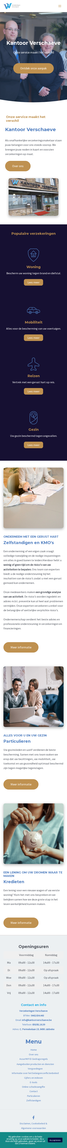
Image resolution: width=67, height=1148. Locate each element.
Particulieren (33, 1095)
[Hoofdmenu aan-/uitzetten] (60, 6)
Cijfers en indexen (33, 1077)
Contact (34, 1091)
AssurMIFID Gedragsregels (33, 1058)
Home (33, 1049)
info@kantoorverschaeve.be (37, 1020)
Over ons (33, 1054)
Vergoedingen (35, 1068)
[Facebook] (33, 1117)
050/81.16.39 (38, 1024)
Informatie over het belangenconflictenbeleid (35, 1073)
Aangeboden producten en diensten (35, 1064)
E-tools (33, 1082)
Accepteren (55, 1140)
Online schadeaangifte (33, 1086)
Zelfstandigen (33, 1100)
